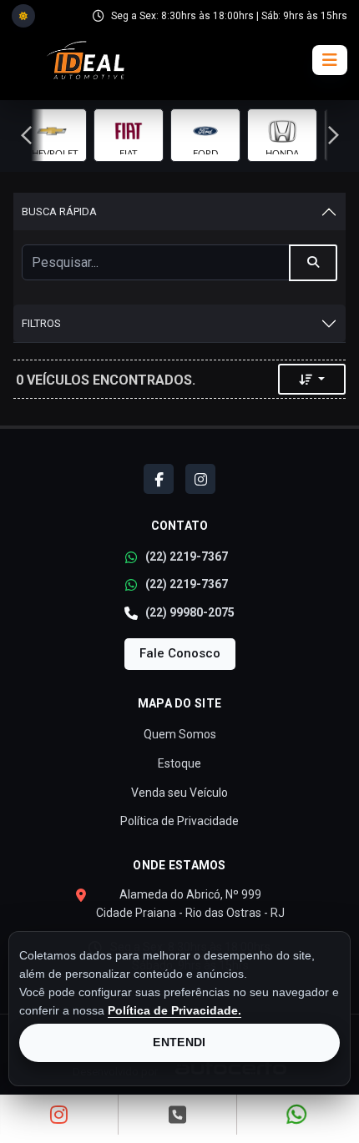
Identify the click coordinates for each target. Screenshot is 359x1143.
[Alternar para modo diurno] (23, 16)
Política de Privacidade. (174, 1010)
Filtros (41, 323)
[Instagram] (200, 479)
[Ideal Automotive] (85, 60)
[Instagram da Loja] (59, 1115)
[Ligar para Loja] (177, 1115)
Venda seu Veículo (179, 792)
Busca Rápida (59, 211)
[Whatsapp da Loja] (297, 1115)
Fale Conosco (179, 653)
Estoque (179, 763)
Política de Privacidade (179, 821)
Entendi (179, 1042)
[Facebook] (159, 479)
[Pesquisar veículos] (313, 262)
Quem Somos (180, 734)
